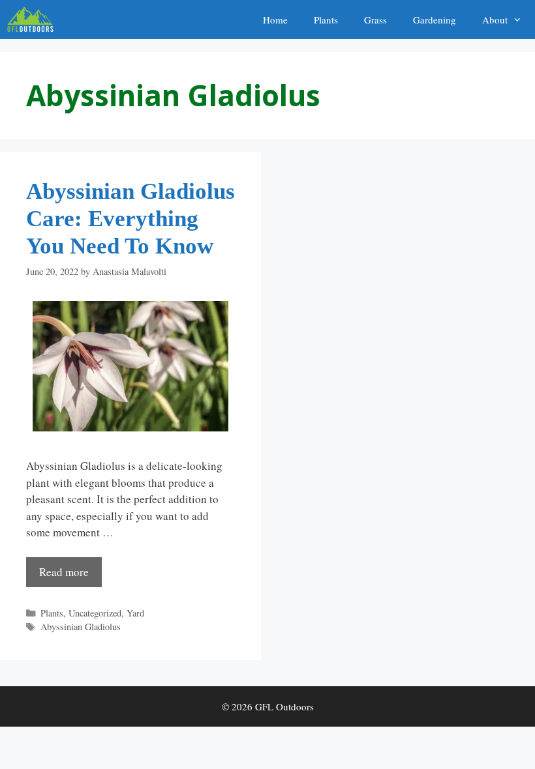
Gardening (434, 19)
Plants (326, 19)
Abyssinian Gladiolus (80, 626)
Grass (375, 19)
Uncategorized (95, 613)
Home (275, 19)
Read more (64, 571)
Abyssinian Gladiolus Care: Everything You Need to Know (130, 219)
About (495, 19)
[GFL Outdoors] (34, 19)
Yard (135, 613)
